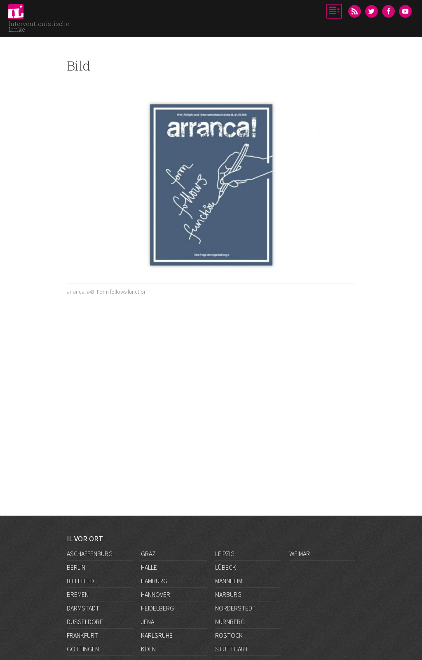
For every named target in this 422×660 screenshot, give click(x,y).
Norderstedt (235, 607)
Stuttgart (232, 648)
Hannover (155, 593)
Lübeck (225, 567)
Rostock (228, 634)
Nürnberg (230, 620)
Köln (148, 648)
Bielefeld (80, 580)
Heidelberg (157, 607)
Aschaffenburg (90, 553)
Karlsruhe (156, 634)
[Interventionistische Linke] (15, 14)
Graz (148, 553)
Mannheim (228, 580)
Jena (147, 620)
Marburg (228, 593)
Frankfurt (82, 634)
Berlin (76, 566)
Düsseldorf (85, 620)
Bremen (78, 593)
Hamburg (154, 580)
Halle (149, 567)
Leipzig (225, 553)
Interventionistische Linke (38, 26)
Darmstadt (83, 607)
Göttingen (83, 647)
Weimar (299, 553)
